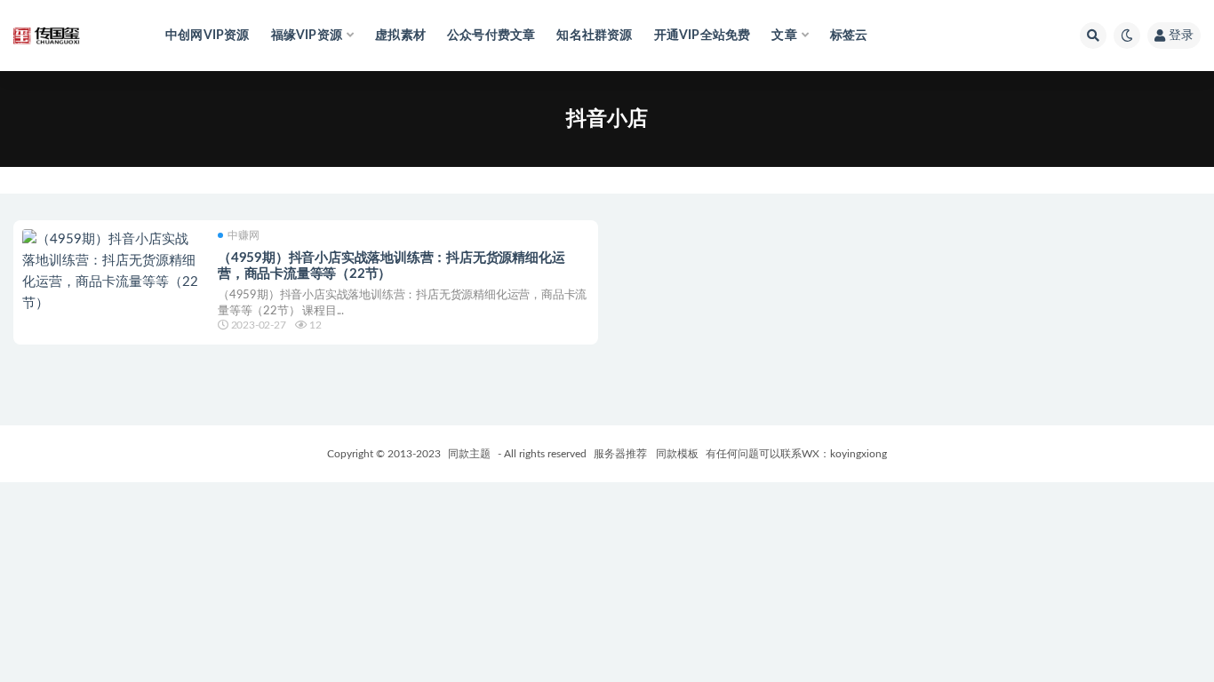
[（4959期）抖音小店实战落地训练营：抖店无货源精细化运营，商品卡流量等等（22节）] (111, 271)
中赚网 (244, 235)
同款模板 (677, 453)
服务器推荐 (619, 453)
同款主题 (469, 453)
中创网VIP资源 (207, 35)
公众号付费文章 (491, 35)
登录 (1181, 35)
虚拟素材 (400, 35)
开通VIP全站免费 (702, 35)
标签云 (849, 35)
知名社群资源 (594, 35)
